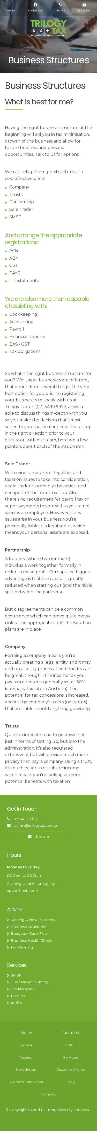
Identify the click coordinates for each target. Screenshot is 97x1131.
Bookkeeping (23, 989)
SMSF (16, 975)
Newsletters (26, 1069)
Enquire (42, 836)
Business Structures (28, 927)
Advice (15, 909)
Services (16, 965)
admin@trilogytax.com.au (36, 825)
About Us (70, 1033)
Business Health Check (31, 940)
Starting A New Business (33, 920)
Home (26, 1033)
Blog (70, 1082)
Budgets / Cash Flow (29, 933)
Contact (49, 1094)
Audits (16, 1003)
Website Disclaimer (26, 1082)
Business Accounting (29, 982)
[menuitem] (26, 1033)
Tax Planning (22, 947)
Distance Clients (70, 1069)
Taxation (18, 996)
